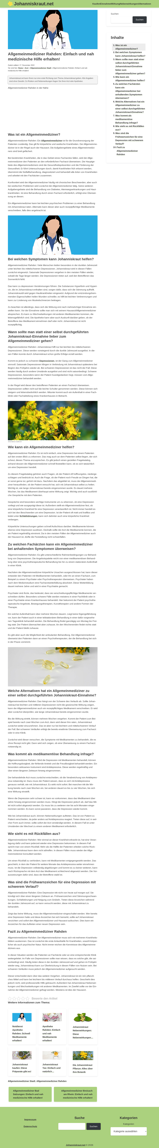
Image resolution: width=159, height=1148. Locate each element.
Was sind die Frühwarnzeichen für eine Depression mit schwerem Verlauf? (129, 138)
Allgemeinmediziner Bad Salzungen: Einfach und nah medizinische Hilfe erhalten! (28, 1094)
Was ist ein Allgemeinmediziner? (126, 47)
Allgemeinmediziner (51, 140)
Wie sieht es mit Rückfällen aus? (129, 128)
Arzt (26, 68)
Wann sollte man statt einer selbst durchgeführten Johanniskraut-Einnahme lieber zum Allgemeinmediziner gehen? (130, 66)
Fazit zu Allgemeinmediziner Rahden (127, 150)
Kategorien (128, 1124)
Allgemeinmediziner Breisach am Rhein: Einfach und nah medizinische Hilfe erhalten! (77, 1094)
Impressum (30, 1119)
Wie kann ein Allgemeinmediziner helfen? (130, 79)
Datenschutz (30, 1126)
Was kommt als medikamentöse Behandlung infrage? (126, 119)
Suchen (115, 14)
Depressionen (46, 361)
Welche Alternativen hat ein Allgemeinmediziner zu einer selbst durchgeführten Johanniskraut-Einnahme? (130, 106)
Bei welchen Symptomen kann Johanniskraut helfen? (130, 54)
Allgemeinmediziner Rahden (51, 1081)
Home (20, 68)
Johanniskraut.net (34, 3)
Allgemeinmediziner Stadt (40, 68)
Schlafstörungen (28, 516)
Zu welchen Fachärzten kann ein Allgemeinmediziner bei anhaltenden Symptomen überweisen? (128, 91)
